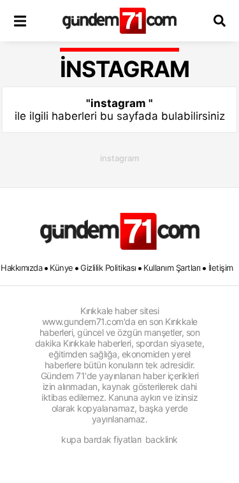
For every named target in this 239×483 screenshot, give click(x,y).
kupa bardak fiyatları (101, 439)
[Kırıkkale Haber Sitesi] (119, 231)
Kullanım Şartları (172, 268)
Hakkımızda (21, 268)
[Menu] (19, 21)
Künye (61, 268)
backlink (161, 439)
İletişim (220, 268)
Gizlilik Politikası (108, 268)
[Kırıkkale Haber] (119, 20)
